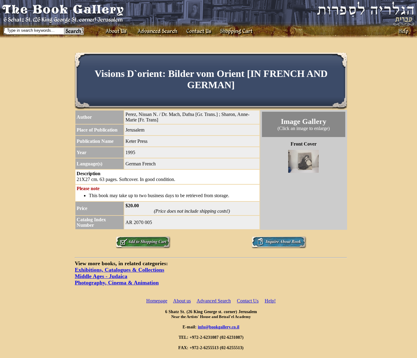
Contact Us (248, 300)
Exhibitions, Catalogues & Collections (119, 270)
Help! (270, 300)
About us (182, 300)
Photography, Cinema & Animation (117, 283)
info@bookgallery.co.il (218, 326)
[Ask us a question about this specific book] (279, 246)
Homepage (156, 300)
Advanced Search (214, 300)
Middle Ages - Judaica (101, 276)
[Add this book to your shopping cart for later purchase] (143, 246)
